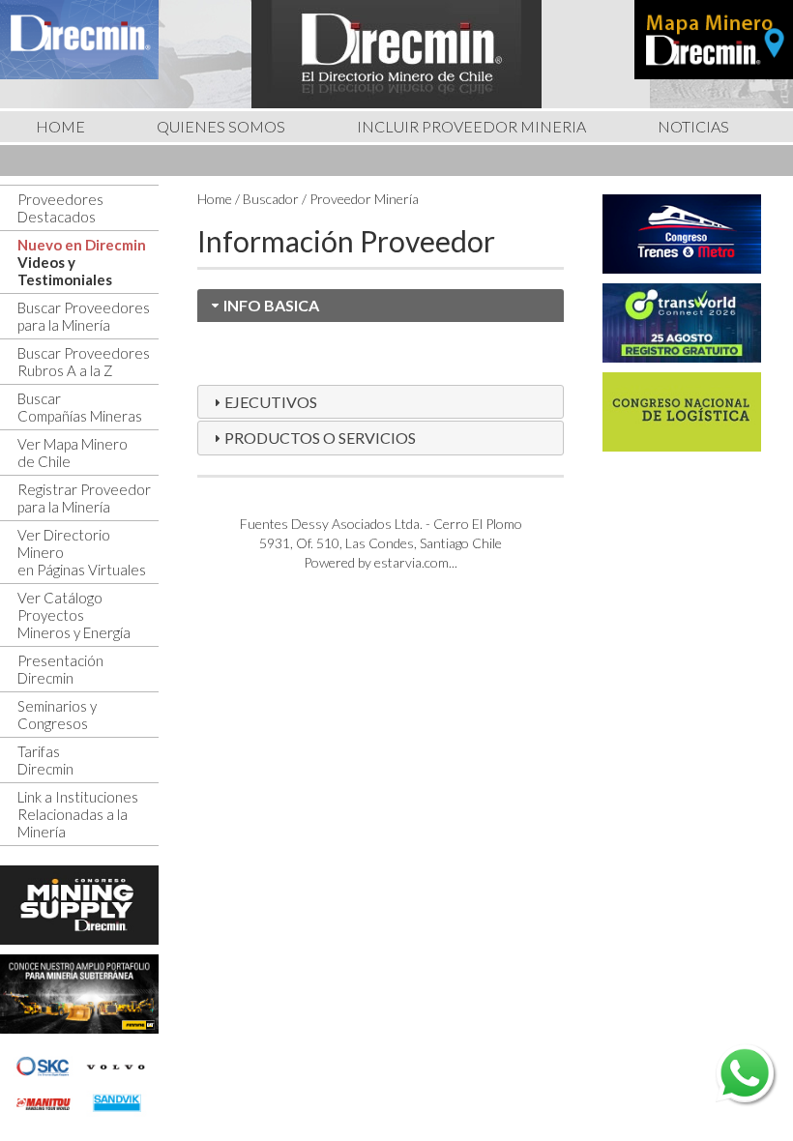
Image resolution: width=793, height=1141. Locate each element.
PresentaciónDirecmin (60, 669)
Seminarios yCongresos (57, 714)
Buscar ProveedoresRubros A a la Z (83, 361)
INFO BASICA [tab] (271, 305)
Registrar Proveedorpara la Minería (84, 498)
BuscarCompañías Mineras (79, 407)
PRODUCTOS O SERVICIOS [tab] (320, 437)
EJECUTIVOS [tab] (270, 402)
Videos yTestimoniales (64, 270)
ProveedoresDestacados (60, 207)
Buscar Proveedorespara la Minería (83, 316)
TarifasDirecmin (45, 760)
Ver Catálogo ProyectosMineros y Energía (74, 615)
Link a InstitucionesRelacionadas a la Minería (77, 814)
